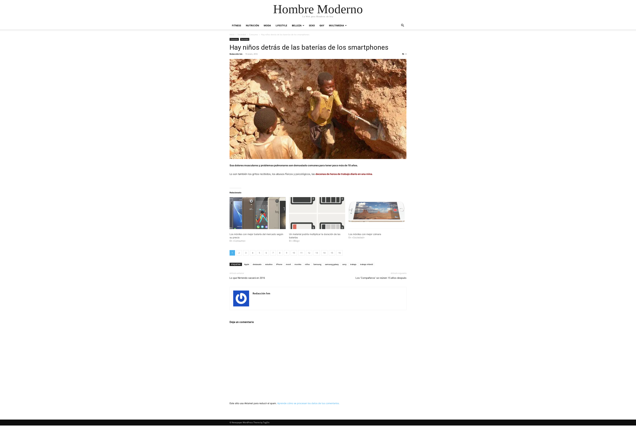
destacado (257, 264)
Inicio (232, 34)
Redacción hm (236, 54)
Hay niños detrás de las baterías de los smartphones (309, 47)
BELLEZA (297, 25)
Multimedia (336, 25)
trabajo (353, 264)
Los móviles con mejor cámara (364, 234)
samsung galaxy (332, 264)
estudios (268, 264)
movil (288, 264)
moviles (297, 264)
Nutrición (252, 25)
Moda (267, 25)
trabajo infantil (366, 264)
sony (344, 264)
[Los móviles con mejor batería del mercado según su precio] (258, 213)
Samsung (317, 264)
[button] (402, 25)
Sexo (312, 25)
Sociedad (242, 34)
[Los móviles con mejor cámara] (376, 213)
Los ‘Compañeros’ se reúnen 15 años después (381, 277)
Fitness (236, 25)
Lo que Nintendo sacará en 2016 (247, 277)
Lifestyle (281, 25)
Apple (246, 264)
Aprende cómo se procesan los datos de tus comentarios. (308, 403)
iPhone (279, 264)
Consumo (253, 34)
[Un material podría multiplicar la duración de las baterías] (317, 213)
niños (307, 264)
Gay (321, 25)
